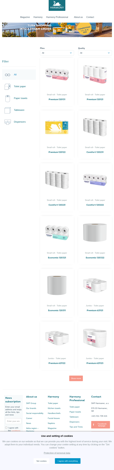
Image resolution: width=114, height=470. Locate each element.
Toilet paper (53, 403)
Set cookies (41, 461)
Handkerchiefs (54, 413)
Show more (76, 378)
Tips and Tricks (76, 427)
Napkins (51, 423)
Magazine (52, 428)
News (28, 423)
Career (29, 418)
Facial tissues (54, 418)
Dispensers (74, 422)
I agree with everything (68, 461)
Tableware (74, 417)
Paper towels (75, 412)
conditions (15, 430)
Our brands (31, 408)
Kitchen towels (54, 408)
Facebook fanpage (99, 425)
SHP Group (31, 403)
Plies (42, 48)
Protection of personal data (57, 453)
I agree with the (14, 429)
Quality (81, 48)
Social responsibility (34, 413)
